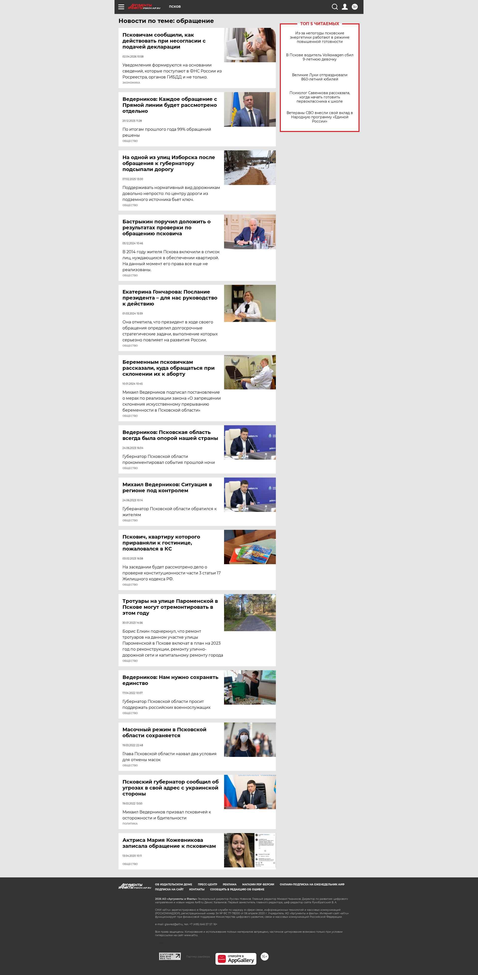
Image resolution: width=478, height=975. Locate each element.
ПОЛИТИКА (130, 824)
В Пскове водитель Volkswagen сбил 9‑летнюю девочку (320, 57)
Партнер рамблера (198, 956)
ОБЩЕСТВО (130, 141)
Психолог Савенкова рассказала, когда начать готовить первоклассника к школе (320, 97)
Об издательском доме (173, 884)
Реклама (230, 884)
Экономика (131, 83)
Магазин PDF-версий (258, 884)
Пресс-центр (207, 884)
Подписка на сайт (169, 889)
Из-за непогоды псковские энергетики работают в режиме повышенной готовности (320, 37)
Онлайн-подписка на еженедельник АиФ (312, 884)
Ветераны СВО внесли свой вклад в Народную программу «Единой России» (320, 117)
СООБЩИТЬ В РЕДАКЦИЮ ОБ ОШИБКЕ (237, 889)
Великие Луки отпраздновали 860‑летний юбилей (320, 77)
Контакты (196, 889)
